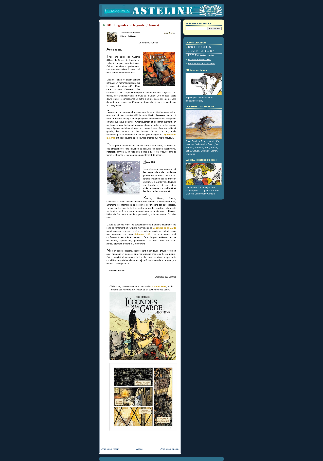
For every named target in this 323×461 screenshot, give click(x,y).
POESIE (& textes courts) (201, 55)
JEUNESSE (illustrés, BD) (201, 51)
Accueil (139, 449)
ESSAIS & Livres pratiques (201, 63)
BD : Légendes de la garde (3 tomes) (132, 24)
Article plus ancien (169, 449)
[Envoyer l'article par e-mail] (106, 437)
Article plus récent (110, 449)
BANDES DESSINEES (199, 47)
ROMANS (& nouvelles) (199, 59)
